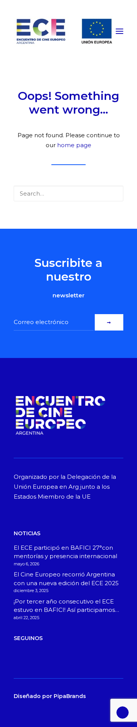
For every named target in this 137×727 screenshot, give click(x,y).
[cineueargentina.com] (63, 31)
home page (74, 145)
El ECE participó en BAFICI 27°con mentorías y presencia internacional (65, 552)
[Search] (68, 193)
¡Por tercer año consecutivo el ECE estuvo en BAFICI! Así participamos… (66, 606)
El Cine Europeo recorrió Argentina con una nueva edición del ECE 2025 (66, 579)
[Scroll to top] (122, 712)
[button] (119, 31)
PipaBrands (70, 696)
